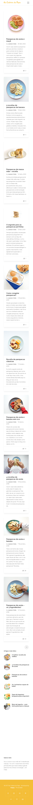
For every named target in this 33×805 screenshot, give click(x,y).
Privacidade (19, 787)
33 (25, 639)
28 (25, 570)
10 (25, 448)
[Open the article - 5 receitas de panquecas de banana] (16, 89)
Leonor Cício (12, 44)
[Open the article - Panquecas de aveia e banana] (16, 526)
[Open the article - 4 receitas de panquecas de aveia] (16, 464)
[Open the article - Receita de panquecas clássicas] (16, 343)
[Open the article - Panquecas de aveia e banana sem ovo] (16, 404)
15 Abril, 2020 (21, 229)
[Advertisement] (16, 734)
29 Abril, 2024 (22, 44)
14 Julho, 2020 (22, 174)
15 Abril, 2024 (21, 110)
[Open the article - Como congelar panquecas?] (16, 277)
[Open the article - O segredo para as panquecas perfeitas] (16, 214)
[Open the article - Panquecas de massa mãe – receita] (16, 153)
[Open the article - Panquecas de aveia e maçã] (16, 23)
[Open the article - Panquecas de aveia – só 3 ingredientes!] (16, 589)
